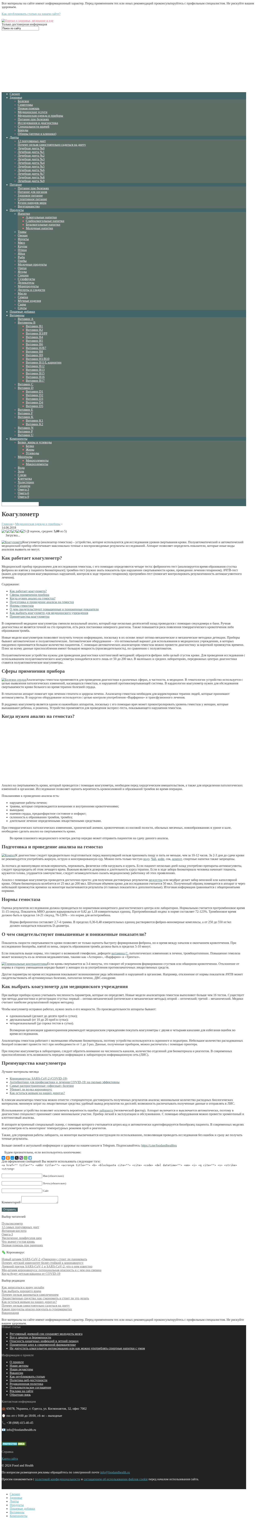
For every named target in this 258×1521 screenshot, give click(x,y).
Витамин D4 (34, 402)
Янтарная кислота (14, 1230)
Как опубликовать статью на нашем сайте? (31, 14)
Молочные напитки (39, 228)
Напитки (24, 213)
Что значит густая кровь (18, 1241)
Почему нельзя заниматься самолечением (30, 1294)
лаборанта (106, 1110)
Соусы (22, 308)
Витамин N (25, 428)
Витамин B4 (34, 337)
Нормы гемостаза (22, 605)
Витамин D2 (34, 395)
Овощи (23, 235)
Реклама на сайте (21, 1391)
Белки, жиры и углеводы (35, 442)
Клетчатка (25, 478)
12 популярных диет (32, 141)
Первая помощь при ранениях (22, 1245)
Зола (21, 471)
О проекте (17, 1362)
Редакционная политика (26, 1383)
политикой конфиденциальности (57, 1479)
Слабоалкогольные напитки (45, 221)
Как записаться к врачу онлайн (23, 1287)
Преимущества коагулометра (29, 616)
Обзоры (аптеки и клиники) (37, 134)
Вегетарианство (29, 206)
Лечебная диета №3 (31, 159)
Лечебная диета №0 (31, 148)
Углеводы (32, 453)
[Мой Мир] (12, 1158)
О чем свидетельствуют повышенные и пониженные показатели (54, 609)
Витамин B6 (34, 344)
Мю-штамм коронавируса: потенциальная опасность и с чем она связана (51, 1270)
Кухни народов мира (32, 202)
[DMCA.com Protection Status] (14, 1445)
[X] (17, 1158)
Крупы (22, 246)
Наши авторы (19, 1365)
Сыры (22, 304)
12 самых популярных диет (20, 1227)
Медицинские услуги (32, 112)
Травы (22, 232)
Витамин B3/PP (36, 333)
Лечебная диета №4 (31, 163)
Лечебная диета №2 (31, 155)
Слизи (22, 475)
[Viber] (21, 1158)
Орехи (22, 268)
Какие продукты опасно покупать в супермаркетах (37, 1309)
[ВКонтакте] (3, 1158)
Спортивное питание (32, 199)
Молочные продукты (32, 264)
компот (177, 859)
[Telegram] (30, 1158)
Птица (22, 250)
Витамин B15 (35, 373)
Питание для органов (32, 192)
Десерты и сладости (31, 290)
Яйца (21, 253)
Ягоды (22, 271)
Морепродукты (28, 286)
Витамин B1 (34, 326)
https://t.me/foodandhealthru (159, 1145)
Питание (16, 184)
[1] (4, 531)
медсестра (155, 880)
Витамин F (25, 413)
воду (146, 859)
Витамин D (25, 388)
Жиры (30, 449)
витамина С (119, 953)
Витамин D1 (34, 391)
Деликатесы (26, 282)
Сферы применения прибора (29, 594)
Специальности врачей (33, 126)
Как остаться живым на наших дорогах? (37, 1093)
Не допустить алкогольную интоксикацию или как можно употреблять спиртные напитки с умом (77, 1348)
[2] (8, 531)
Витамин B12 (35, 366)
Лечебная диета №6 (31, 170)
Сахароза (24, 486)
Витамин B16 (35, 377)
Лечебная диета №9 (31, 181)
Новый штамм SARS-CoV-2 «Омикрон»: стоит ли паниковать (44, 1259)
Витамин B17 (35, 380)
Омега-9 (23, 496)
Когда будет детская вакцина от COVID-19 (31, 1273)
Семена (23, 297)
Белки (30, 446)
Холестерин (26, 482)
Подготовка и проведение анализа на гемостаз (42, 602)
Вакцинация (10, 1313)
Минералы (25, 457)
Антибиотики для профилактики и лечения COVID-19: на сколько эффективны (65, 1082)
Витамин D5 (34, 406)
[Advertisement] (124, 60)
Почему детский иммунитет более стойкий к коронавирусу (42, 1263)
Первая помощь (28, 108)
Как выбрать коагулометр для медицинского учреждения (49, 613)
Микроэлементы (37, 460)
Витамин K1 (34, 420)
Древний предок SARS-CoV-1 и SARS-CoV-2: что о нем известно (47, 1266)
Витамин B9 (34, 355)
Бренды (23, 130)
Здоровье (16, 97)
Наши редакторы (21, 1369)
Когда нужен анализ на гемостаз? (32, 598)
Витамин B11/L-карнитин (43, 362)
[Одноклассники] (8, 1158)
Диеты (14, 137)
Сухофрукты (26, 279)
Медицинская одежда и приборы (40, 115)
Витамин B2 (34, 330)
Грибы (22, 261)
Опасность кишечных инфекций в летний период (44, 1341)
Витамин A (25, 319)
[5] (23, 531)
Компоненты (18, 438)
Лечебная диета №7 (31, 173)
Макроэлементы (37, 464)
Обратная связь (20, 1394)
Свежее (15, 94)
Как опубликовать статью (27, 1376)
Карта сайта (10, 1458)
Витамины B (26, 322)
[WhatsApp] (25, 1158)
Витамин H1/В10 (37, 359)
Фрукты (23, 239)
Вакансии (16, 1373)
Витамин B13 (35, 369)
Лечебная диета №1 (31, 152)
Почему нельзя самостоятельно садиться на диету (52, 144)
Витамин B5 (34, 340)
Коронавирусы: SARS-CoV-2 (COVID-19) (38, 1078)
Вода (21, 467)
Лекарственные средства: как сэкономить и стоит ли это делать (45, 1298)
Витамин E (25, 409)
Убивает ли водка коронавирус (31, 1089)
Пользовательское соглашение (30, 1387)
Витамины (17, 315)
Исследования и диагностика (38, 123)
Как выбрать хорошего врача (21, 1291)
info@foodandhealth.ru (115, 1472)
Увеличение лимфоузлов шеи (22, 1238)
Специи (23, 275)
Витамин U (25, 435)
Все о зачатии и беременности (30, 1337)
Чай (153, 859)
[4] (18, 531)
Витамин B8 (34, 351)
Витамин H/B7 (36, 348)
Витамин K (25, 417)
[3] (13, 531)
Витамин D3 (34, 398)
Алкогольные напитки (41, 217)
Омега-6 (23, 493)
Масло (22, 293)
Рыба (21, 257)
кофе (161, 859)
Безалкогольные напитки (43, 224)
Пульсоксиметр (12, 1223)
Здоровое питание (30, 195)
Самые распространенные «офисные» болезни (42, 1085)
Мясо (21, 242)
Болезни (23, 101)
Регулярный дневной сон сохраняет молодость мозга (46, 1333)
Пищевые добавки (22, 311)
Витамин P (25, 431)
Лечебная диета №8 (31, 177)
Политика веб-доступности (28, 1380)
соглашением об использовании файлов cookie (116, 1479)
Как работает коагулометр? (28, 591)
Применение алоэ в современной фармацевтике (43, 1344)
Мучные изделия (29, 300)
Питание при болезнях (33, 119)
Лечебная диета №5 (31, 166)
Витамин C (25, 384)
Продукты (17, 210)
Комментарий (11, 1202)
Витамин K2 (34, 424)
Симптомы (25, 104)
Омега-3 (23, 489)
